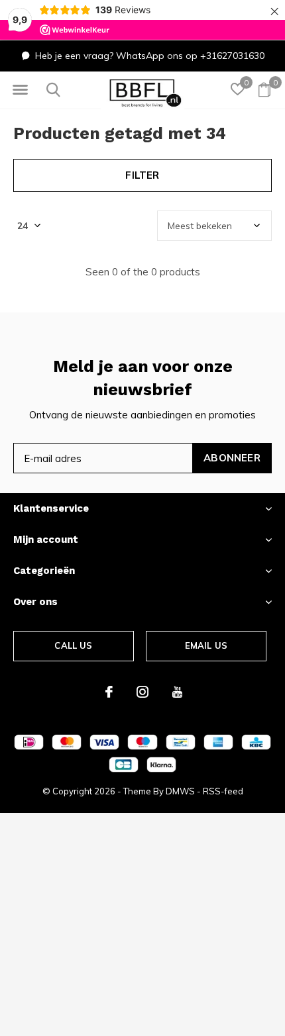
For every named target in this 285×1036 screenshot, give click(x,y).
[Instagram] (142, 691)
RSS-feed (223, 791)
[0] (264, 89)
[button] (20, 90)
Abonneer (231, 457)
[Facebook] (109, 691)
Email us (206, 645)
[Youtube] (177, 691)
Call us (73, 645)
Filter (142, 175)
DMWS (180, 791)
